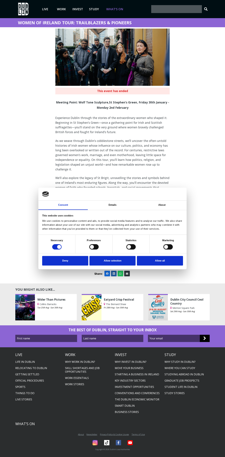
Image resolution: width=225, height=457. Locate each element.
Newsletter (91, 434)
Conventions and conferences (137, 393)
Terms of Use (138, 434)
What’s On (25, 423)
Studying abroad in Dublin (184, 374)
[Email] (127, 273)
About (81, 434)
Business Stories (127, 412)
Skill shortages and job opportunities (82, 370)
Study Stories (175, 393)
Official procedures (29, 380)
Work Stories (74, 384)
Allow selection (112, 260)
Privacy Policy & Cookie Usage (114, 434)
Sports (20, 387)
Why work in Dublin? (80, 362)
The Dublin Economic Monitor (137, 399)
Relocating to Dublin (31, 368)
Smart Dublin (125, 406)
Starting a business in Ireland (137, 374)
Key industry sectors (130, 380)
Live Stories (23, 399)
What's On (114, 9)
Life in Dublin (25, 362)
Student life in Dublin (181, 387)
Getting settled (27, 374)
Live (45, 9)
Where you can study (180, 368)
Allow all (160, 260)
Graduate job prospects (182, 380)
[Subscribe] (205, 338)
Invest (77, 9)
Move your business (129, 368)
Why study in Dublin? (180, 362)
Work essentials (77, 378)
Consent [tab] (63, 204)
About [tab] (162, 204)
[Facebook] (107, 273)
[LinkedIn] (114, 273)
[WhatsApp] (120, 273)
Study (94, 9)
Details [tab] (113, 204)
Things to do (24, 393)
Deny (65, 260)
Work (61, 9)
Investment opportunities (134, 387)
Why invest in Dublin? (130, 362)
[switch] (94, 247)
